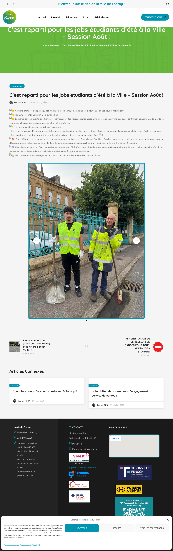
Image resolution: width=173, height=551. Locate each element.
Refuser (116, 528)
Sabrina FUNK (20, 102)
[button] (167, 519)
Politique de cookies (11, 545)
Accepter (82, 528)
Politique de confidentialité (30, 545)
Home (44, 45)
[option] (46, 391)
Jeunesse (54, 45)
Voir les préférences (152, 528)
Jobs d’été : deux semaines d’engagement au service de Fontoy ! (122, 393)
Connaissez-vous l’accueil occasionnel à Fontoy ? (45, 391)
